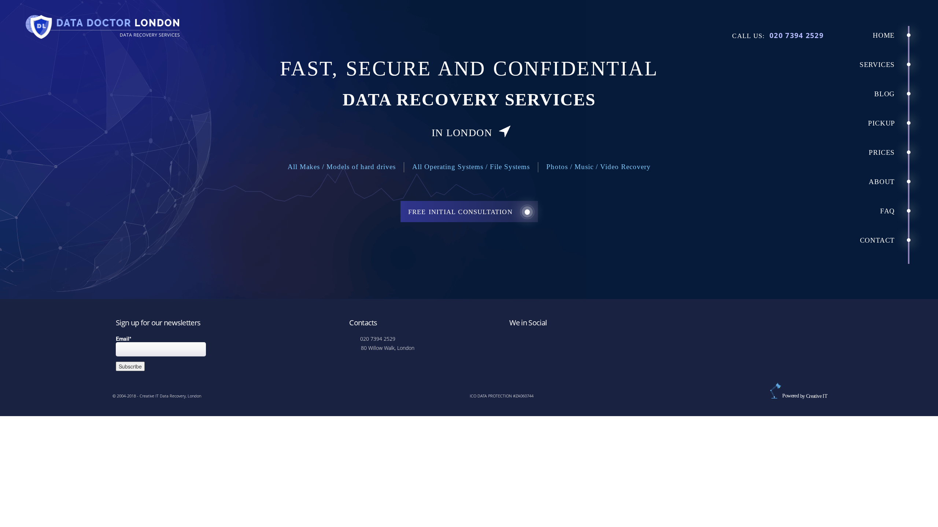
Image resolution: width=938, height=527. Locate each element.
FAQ (888, 211)
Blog (885, 94)
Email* (123, 338)
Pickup (882, 123)
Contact (878, 240)
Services (878, 64)
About (883, 182)
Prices (883, 152)
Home (885, 35)
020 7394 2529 (796, 35)
